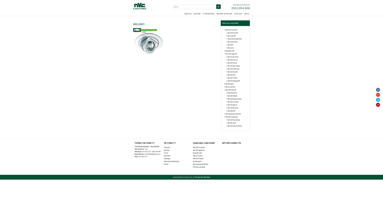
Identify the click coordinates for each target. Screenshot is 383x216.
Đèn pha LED (231, 75)
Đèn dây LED (231, 111)
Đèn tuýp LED (232, 36)
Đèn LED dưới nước (233, 69)
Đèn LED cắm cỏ (233, 60)
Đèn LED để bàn (232, 96)
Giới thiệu (167, 150)
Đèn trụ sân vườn (233, 57)
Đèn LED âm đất (233, 72)
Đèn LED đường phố (234, 81)
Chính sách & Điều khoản (171, 161)
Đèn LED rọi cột (232, 63)
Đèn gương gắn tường (234, 99)
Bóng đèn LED (230, 51)
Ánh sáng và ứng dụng (224, 14)
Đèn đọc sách (232, 123)
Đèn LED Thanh (232, 78)
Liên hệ (246, 14)
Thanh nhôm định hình (235, 39)
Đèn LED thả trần (233, 108)
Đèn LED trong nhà (231, 30)
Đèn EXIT (230, 45)
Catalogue (238, 14)
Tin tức (166, 153)
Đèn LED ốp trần (233, 42)
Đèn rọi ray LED (230, 87)
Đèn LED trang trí (231, 90)
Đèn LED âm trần (233, 33)
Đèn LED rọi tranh (233, 102)
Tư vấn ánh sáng (208, 14)
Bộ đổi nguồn (230, 84)
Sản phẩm (197, 14)
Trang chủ (188, 14)
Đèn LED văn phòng (234, 120)
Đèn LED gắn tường (234, 66)
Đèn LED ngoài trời (231, 54)
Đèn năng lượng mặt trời (233, 114)
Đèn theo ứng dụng (232, 117)
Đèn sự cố (231, 48)
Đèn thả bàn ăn (232, 93)
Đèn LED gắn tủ (232, 105)
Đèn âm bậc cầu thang (235, 126)
